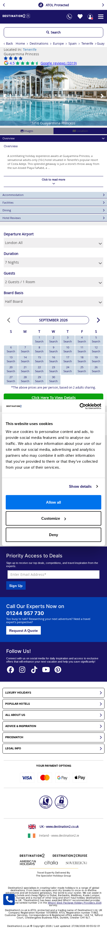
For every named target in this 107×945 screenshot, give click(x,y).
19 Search (96, 359)
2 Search (53, 339)
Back (9, 43)
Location (82, 131)
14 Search (25, 359)
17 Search (67, 359)
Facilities (7, 202)
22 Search (39, 369)
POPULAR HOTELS (17, 703)
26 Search (96, 369)
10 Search (67, 349)
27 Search (11, 379)
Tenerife (87, 43)
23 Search (53, 369)
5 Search (96, 339)
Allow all (53, 502)
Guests (9, 273)
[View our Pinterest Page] (58, 668)
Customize (50, 518)
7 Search (25, 349)
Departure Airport (19, 234)
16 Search (53, 359)
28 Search (25, 379)
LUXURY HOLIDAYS (18, 692)
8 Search (39, 349)
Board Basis (13, 292)
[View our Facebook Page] (10, 668)
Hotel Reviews (11, 218)
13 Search (11, 359)
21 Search (25, 369)
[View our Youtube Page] (46, 668)
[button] (5, 96)
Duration (11, 253)
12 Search (96, 349)
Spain (72, 43)
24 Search (67, 369)
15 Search (39, 359)
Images (28, 131)
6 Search (11, 349)
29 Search (39, 379)
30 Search (53, 379)
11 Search (82, 349)
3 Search (67, 339)
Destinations (39, 43)
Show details (80, 486)
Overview (8, 138)
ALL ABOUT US (15, 715)
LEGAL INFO (13, 748)
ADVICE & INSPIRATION (20, 726)
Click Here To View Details (54, 397)
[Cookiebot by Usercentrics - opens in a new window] (79, 406)
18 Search (82, 359)
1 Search (39, 339)
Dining (6, 210)
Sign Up (16, 586)
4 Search (82, 339)
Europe (58, 43)
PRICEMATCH (14, 737)
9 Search (53, 349)
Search (55, 32)
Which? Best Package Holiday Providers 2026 (75, 902)
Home (20, 43)
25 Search (82, 369)
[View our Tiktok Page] (34, 668)
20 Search (11, 369)
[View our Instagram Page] (22, 668)
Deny (53, 534)
